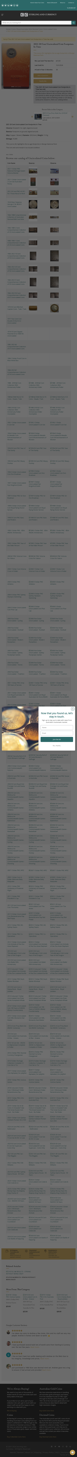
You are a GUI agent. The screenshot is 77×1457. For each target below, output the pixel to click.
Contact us (71, 2)
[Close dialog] (72, 709)
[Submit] (73, 23)
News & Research (52, 2)
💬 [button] (72, 1452)
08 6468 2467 (72, 8)
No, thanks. (57, 746)
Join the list (57, 739)
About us (62, 2)
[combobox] (38, 23)
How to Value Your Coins (37, 2)
